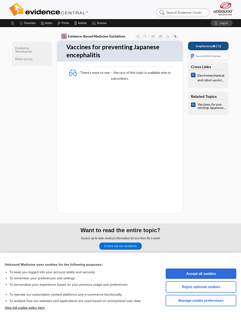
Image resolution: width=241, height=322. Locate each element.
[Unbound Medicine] (223, 8)
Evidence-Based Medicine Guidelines (96, 36)
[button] (100, 23)
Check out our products (120, 246)
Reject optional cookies (201, 287)
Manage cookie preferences (201, 300)
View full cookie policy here (25, 308)
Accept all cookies (201, 274)
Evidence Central (67, 9)
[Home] (12, 23)
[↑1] (208, 46)
